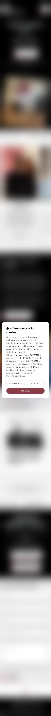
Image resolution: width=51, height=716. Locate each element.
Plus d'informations (15, 376)
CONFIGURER (15, 383)
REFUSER (35, 383)
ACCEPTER (25, 390)
